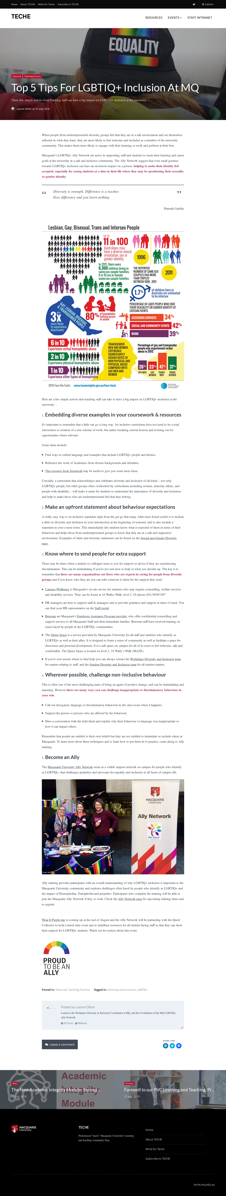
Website (82, 1023)
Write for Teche (46, 4)
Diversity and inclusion (122, 990)
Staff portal (102, 608)
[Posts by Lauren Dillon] (51, 1010)
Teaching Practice (32, 76)
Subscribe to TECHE (68, 4)
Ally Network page (130, 899)
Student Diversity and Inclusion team (113, 664)
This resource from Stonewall (63, 471)
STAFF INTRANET (199, 17)
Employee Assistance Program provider (102, 616)
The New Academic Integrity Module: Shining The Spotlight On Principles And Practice (93, 1089)
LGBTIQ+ (142, 990)
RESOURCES (153, 17)
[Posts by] (14, 109)
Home (14, 4)
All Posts (68, 1023)
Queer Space (59, 635)
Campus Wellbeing (57, 589)
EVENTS (173, 17)
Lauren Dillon (24, 109)
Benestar (50, 616)
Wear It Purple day (53, 920)
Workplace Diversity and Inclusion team (155, 659)
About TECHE (27, 4)
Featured (17, 76)
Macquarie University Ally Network (70, 767)
